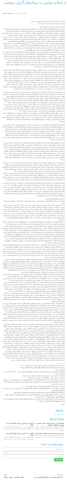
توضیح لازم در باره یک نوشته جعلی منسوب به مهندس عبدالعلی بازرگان (49, 424)
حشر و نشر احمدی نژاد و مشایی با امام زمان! (49, 433)
